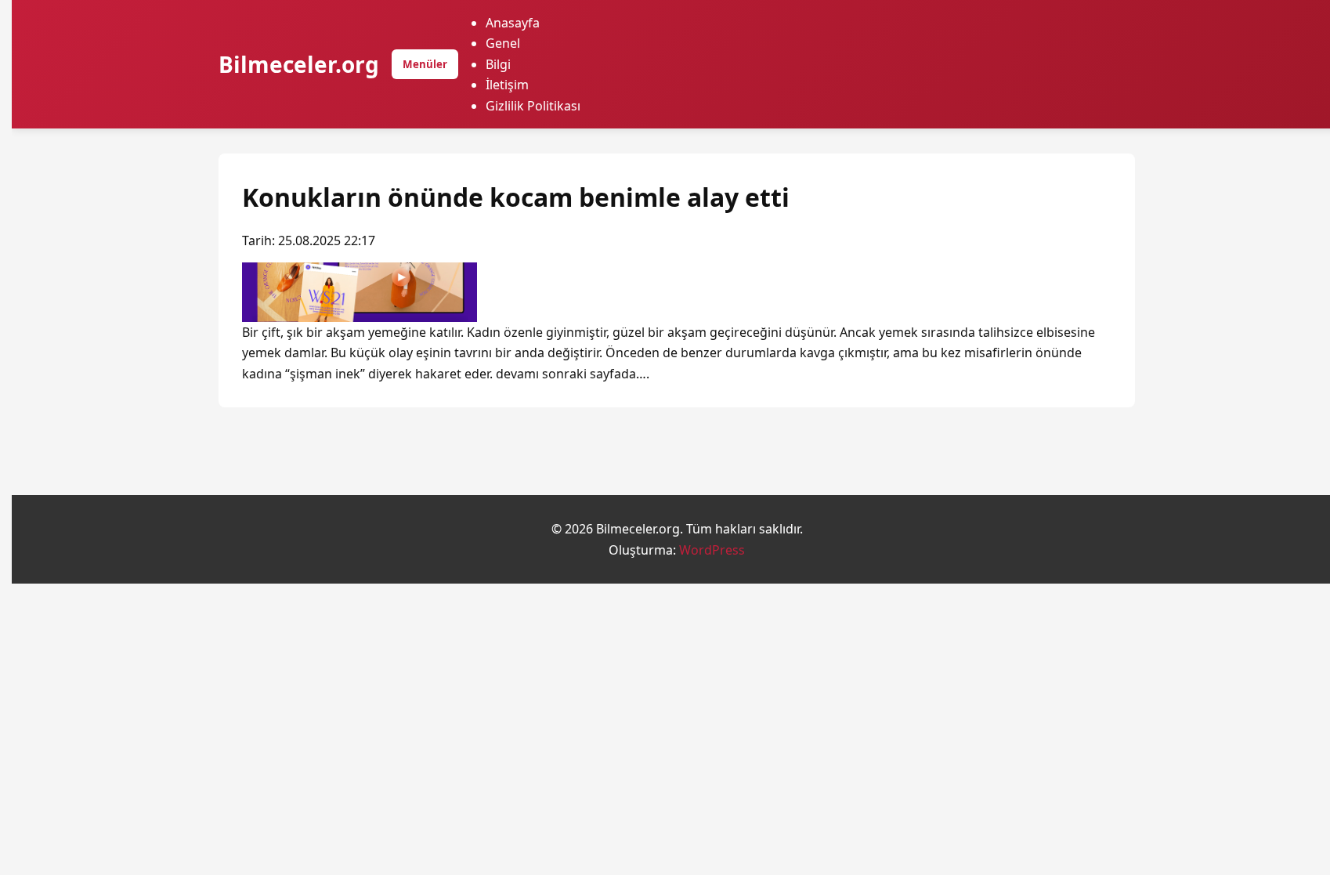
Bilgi (498, 64)
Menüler (425, 64)
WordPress (712, 550)
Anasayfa (513, 22)
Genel (503, 43)
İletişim (507, 84)
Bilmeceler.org (299, 64)
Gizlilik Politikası (533, 105)
